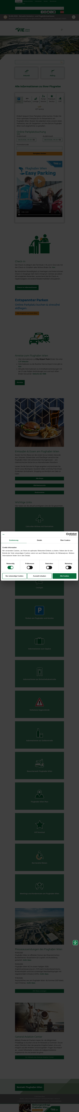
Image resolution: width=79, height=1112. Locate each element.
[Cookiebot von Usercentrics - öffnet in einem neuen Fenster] (68, 534)
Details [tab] (39, 540)
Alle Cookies (64, 576)
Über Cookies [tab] (65, 540)
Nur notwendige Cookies (14, 576)
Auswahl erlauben (39, 576)
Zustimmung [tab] (13, 540)
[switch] (30, 567)
